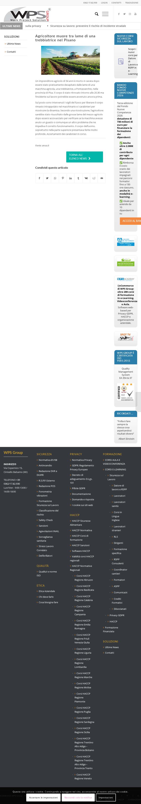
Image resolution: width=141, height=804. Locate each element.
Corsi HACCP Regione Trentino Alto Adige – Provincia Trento (84, 762)
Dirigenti (118, 543)
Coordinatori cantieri (119, 571)
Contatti (11, 51)
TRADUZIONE (131, 2)
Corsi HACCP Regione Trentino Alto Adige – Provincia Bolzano (84, 744)
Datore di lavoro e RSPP (119, 487)
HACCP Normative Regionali (81, 567)
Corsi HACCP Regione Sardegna (84, 719)
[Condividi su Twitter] (47, 178)
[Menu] (103, 14)
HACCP (113, 621)
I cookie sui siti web (82, 505)
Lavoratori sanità (118, 503)
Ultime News (14, 43)
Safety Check (46, 520)
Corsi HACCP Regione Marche (83, 675)
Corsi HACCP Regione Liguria (83, 650)
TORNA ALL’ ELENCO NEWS (78, 157)
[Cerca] (94, 14)
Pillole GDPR (78, 488)
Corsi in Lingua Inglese (117, 516)
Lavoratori (119, 495)
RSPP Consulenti (118, 561)
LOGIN (104, 2)
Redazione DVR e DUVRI (47, 473)
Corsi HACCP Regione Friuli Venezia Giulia (82, 638)
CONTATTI (116, 2)
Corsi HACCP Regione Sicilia (82, 730)
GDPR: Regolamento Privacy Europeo (82, 467)
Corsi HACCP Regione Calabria (84, 598)
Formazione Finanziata (110, 629)
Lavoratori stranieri (118, 528)
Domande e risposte (83, 499)
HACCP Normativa (82, 530)
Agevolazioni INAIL (49, 531)
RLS (116, 536)
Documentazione (81, 494)
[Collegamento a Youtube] (135, 14)
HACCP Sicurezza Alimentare (80, 522)
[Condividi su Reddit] (94, 178)
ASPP (117, 586)
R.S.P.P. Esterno (47, 480)
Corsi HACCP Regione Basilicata (84, 587)
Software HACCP (81, 551)
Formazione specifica (119, 551)
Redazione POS (47, 486)
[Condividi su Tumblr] (78, 178)
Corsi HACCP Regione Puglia (83, 709)
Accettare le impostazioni (43, 797)
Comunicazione (120, 592)
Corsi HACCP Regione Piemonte (82, 697)
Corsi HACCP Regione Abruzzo (84, 577)
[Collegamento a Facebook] (119, 14)
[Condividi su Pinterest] (62, 178)
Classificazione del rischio (47, 512)
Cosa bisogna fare (48, 602)
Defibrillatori (45, 555)
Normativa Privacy (82, 460)
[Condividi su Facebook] (39, 178)
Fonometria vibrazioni (44, 493)
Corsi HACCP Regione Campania (82, 610)
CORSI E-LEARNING (115, 469)
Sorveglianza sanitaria (45, 538)
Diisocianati (120, 608)
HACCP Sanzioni (80, 545)
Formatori (119, 579)
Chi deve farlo (46, 596)
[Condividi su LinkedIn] (70, 178)
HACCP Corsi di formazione (79, 537)
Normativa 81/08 (48, 460)
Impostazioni (106, 797)
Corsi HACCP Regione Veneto (83, 776)
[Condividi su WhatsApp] (55, 178)
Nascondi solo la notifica (78, 797)
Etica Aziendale (47, 591)
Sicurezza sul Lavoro (115, 477)
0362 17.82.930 (90, 2)
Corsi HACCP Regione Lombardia (82, 663)
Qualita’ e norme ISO (47, 573)
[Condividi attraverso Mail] (102, 178)
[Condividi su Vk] (86, 178)
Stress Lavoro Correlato (45, 548)
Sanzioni (43, 525)
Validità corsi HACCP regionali (82, 558)
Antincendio (45, 465)
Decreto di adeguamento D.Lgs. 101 (81, 478)
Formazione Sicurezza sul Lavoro (48, 503)
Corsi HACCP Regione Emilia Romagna (82, 624)
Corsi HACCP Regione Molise (83, 685)
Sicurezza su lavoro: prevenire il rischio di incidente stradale (64, 26)
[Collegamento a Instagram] (130, 14)
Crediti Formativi (117, 600)
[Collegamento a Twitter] (124, 14)
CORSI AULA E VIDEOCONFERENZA (114, 461)
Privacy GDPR (117, 615)
